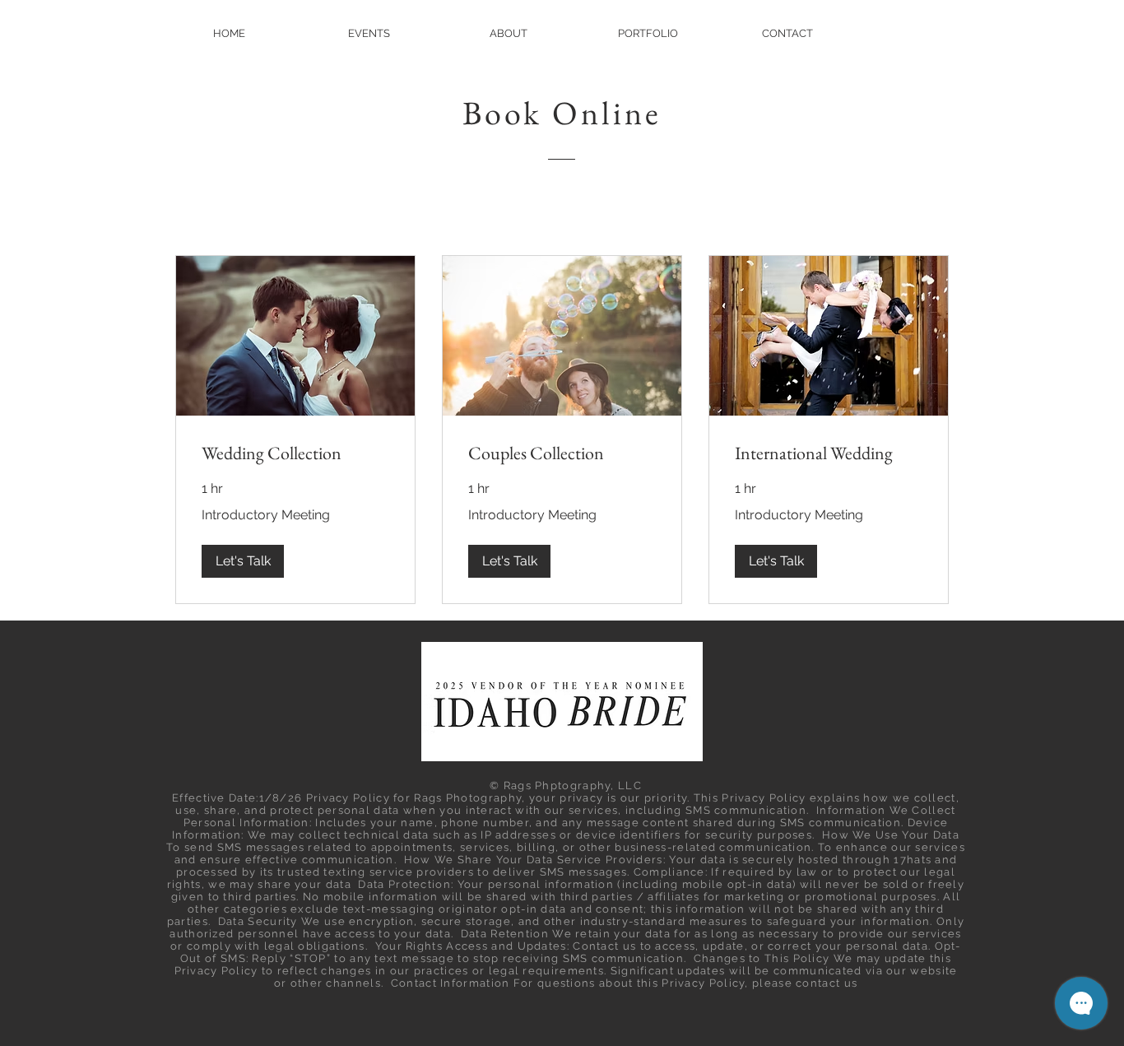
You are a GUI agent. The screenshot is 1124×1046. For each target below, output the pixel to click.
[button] (243, 561)
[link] (295, 453)
